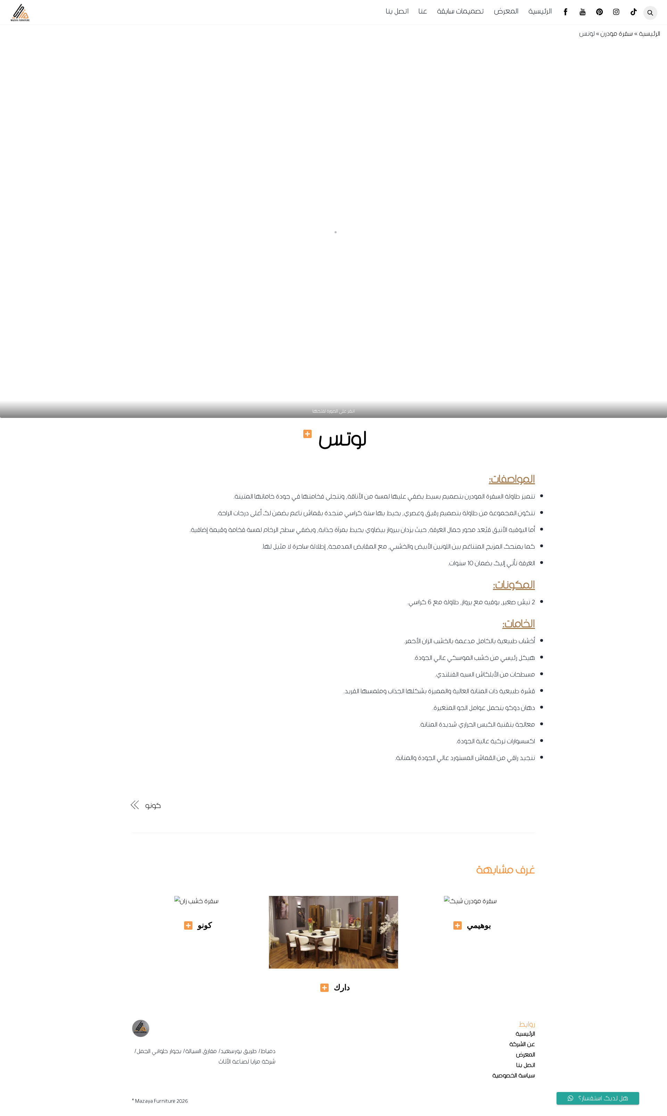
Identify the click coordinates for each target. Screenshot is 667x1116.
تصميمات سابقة (460, 11)
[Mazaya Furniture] (20, 19)
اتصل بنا (397, 11)
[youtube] (583, 12)
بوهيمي (479, 925)
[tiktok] (634, 12)
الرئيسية (540, 11)
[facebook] (566, 12)
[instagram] (617, 12)
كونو (153, 805)
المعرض (506, 11)
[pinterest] (600, 12)
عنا (423, 11)
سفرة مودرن (617, 33)
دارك (342, 987)
